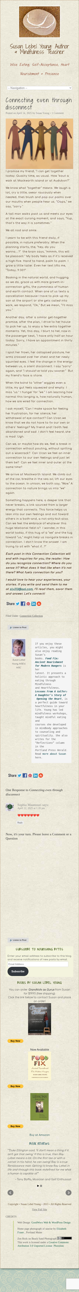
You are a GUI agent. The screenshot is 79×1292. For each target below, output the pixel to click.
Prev (10, 1193)
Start (38, 1186)
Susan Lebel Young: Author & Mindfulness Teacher (39, 48)
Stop (41, 1186)
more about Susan (54, 753)
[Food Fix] (39, 1066)
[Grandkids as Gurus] (39, 1019)
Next (68, 1193)
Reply (20, 822)
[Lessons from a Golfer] (39, 1106)
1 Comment (58, 113)
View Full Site (39, 1209)
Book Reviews (40, 1144)
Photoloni (59, 1245)
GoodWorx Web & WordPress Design (51, 1222)
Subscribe (17, 971)
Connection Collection (31, 616)
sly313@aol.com (21, 589)
